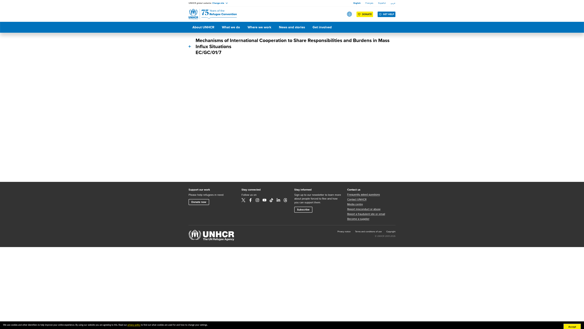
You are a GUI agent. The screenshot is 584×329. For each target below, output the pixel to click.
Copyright (390, 231)
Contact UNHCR (357, 199)
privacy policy (134, 325)
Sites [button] (349, 14)
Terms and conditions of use (368, 231)
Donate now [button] (198, 202)
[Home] (210, 14)
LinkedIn (278, 200)
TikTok (271, 200)
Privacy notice (344, 231)
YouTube (264, 200)
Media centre (355, 204)
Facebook (250, 200)
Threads (285, 200)
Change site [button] (218, 3)
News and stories (292, 27)
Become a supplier (358, 219)
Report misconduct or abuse (364, 209)
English (357, 3)
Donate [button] (367, 14)
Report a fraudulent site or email (366, 214)
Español (382, 3)
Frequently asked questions (363, 194)
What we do (231, 27)
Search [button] (339, 14)
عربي (393, 3)
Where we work (259, 27)
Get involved (322, 27)
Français (369, 3)
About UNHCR (203, 27)
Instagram (257, 200)
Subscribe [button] (303, 210)
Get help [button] (388, 14)
